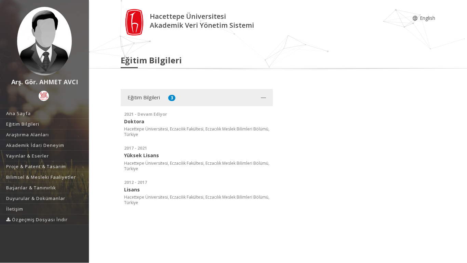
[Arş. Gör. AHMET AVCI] (44, 41)
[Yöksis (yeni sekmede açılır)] (44, 96)
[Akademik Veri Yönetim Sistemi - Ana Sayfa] (135, 21)
